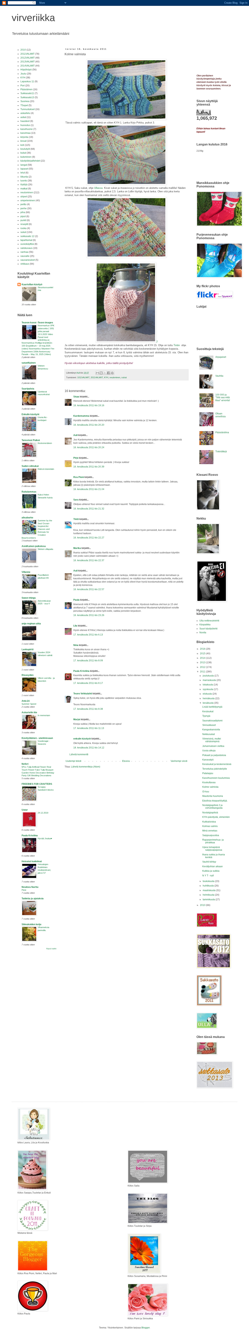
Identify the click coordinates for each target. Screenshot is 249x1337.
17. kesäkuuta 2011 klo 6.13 (88, 634)
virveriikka (33, 17)
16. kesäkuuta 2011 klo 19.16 (88, 405)
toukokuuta (209, 881)
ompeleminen (27, 200)
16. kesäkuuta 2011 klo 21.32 (88, 508)
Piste (24, 890)
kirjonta (24, 137)
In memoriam (44, 715)
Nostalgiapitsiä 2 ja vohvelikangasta (212, 806)
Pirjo (75, 458)
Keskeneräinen (45, 443)
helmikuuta (209, 894)
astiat (23, 117)
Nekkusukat (208, 734)
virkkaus (24, 263)
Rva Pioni (78, 477)
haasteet (25, 121)
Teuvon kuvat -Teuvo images (37, 322)
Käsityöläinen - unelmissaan (37, 738)
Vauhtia (219, 375)
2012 (203, 667)
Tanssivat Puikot (31, 440)
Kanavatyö (208, 759)
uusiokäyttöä (27, 244)
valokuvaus (26, 248)
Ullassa (98, 187)
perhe (23, 208)
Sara (76, 499)
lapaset (24, 168)
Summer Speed (29, 704)
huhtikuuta (208, 885)
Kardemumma (81, 416)
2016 (203, 649)
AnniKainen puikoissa (34, 546)
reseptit (24, 224)
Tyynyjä (206, 716)
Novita (202, 632)
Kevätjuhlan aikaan (212, 866)
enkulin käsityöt (82, 738)
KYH (106, 377)
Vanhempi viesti (179, 761)
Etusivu (126, 761)
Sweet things (29, 598)
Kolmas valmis (210, 826)
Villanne (26, 572)
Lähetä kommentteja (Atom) (85, 766)
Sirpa (76, 396)
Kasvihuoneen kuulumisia (216, 778)
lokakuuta (208, 684)
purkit (23, 220)
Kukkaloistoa (209, 821)
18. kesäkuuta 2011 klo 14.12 (88, 747)
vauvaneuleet (27, 260)
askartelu (25, 113)
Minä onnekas (209, 830)
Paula (76, 599)
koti (22, 145)
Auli (75, 435)
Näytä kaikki (51, 949)
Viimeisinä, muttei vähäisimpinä (211, 740)
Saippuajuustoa (210, 835)
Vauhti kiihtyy (209, 861)
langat (23, 165)
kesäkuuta (208, 703)
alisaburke (27, 517)
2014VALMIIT (27, 65)
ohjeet (23, 196)
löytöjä (23, 184)
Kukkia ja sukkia (210, 871)
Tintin (177, 345)
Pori (22, 85)
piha (22, 212)
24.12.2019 (43, 813)
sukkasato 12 (27, 236)
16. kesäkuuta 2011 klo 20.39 (88, 466)
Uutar (25, 809)
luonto (23, 180)
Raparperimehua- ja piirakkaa (213, 841)
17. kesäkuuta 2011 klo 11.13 (88, 728)
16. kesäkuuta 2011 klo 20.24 (88, 447)
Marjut (76, 719)
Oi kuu (205, 791)
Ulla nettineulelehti (209, 620)
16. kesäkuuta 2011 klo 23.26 (88, 615)
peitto (23, 204)
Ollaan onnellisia (220, 415)
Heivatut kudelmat (32, 861)
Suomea (24, 101)
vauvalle (24, 256)
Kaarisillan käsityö (32, 284)
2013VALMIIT (27, 61)
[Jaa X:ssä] (105, 373)
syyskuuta (208, 689)
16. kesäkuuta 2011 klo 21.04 (88, 489)
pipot (23, 216)
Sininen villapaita (45, 549)
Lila (75, 625)
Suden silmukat (30, 466)
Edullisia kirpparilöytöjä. (215, 800)
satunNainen (29, 362)
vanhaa (24, 252)
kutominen (26, 157)
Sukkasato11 (27, 93)
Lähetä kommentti (78, 754)
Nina (75, 645)
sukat (124, 377)
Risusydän (27, 675)
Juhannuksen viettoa (213, 746)
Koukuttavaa (209, 782)
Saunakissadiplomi (212, 720)
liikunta (24, 176)
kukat (23, 152)
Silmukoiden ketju (31, 924)
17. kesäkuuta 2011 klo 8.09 (88, 660)
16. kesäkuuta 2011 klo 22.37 (88, 560)
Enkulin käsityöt (30, 414)
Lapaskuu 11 (27, 81)
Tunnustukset (27, 109)
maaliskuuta (209, 890)
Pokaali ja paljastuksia (214, 755)
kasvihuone (26, 129)
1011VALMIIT (83, 377)
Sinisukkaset (209, 725)
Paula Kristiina (81, 671)
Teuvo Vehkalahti (82, 693)
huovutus (25, 125)
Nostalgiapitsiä (210, 812)
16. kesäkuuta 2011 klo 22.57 (88, 589)
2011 (203, 671)
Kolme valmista (210, 787)
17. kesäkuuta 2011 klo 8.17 (88, 683)
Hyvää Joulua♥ (45, 838)
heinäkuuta (209, 698)
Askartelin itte (29, 712)
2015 (203, 653)
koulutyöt (25, 149)
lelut (22, 172)
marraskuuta (210, 680)
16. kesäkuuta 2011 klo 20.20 (88, 425)
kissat (23, 141)
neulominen (115, 377)
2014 (203, 658)
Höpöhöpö (26, 69)
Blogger (145, 1327)
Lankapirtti (27, 649)
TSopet (24, 105)
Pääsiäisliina (222, 432)
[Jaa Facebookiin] (108, 373)
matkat (23, 188)
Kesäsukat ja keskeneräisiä (216, 764)
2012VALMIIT (27, 57)
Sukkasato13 (27, 97)
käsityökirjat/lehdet (30, 160)
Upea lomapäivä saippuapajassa (212, 848)
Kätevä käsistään (46, 469)
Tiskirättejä (221, 451)
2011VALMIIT (97, 377)
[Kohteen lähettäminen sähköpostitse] (97, 373)
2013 (203, 662)
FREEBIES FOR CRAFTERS (37, 784)
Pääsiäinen (26, 89)
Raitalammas (29, 491)
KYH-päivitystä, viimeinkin (216, 817)
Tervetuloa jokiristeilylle (214, 768)
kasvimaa (25, 133)
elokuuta (207, 693)
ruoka (23, 228)
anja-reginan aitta (31, 623)
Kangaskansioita (211, 729)
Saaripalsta (28, 388)
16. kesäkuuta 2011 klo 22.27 (88, 537)
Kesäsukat (207, 711)
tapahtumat (26, 240)
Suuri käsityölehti (208, 628)
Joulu (23, 73)
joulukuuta (208, 675)
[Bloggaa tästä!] (101, 373)
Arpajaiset (220, 357)
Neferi (25, 764)
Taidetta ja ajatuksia (33, 898)
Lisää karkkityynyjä (212, 706)
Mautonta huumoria (212, 796)
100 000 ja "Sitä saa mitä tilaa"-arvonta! (222, 397)
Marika (77, 548)
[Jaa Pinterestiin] (112, 373)
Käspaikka (204, 624)
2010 (23, 49)
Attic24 (26, 701)
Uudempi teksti (73, 761)
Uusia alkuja (209, 750)
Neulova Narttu (30, 887)
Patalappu (207, 773)
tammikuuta (209, 899)
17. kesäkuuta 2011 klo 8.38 (88, 709)
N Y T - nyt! (208, 875)
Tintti (76, 519)
